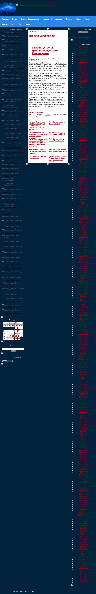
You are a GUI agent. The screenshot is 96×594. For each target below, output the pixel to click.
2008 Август (83, 154)
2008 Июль (83, 152)
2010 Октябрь (83, 209)
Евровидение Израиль (12, 133)
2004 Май (83, 70)
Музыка (7, 46)
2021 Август (83, 464)
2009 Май (83, 173)
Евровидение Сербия (12, 241)
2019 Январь (83, 412)
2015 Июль (83, 329)
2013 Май (83, 275)
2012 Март (83, 245)
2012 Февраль (84, 243)
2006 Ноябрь (83, 110)
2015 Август (83, 332)
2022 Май (83, 483)
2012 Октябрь (83, 260)
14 (13, 333)
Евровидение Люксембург (9, 184)
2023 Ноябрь (83, 519)
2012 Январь (83, 241)
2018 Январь (83, 391)
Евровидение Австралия (13, 54)
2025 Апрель (83, 549)
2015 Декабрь (83, 340)
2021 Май (83, 460)
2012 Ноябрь (83, 262)
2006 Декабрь (83, 112)
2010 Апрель (83, 197)
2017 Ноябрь (83, 386)
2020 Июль (83, 439)
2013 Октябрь (83, 285)
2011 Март (83, 220)
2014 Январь (83, 291)
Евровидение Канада (12, 161)
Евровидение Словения (13, 252)
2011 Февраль (83, 218)
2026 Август (83, 582)
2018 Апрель (83, 397)
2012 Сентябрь (83, 258)
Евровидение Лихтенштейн (9, 179)
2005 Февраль (84, 81)
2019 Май (83, 418)
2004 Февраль (84, 64)
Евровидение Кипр (11, 165)
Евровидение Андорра (12, 75)
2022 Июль (83, 488)
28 (13, 338)
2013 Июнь (83, 277)
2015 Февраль (84, 319)
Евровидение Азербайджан (9, 66)
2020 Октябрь (83, 445)
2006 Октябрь (83, 108)
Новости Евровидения (42, 35)
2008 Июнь (83, 150)
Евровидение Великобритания (10, 106)
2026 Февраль (84, 570)
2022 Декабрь (83, 496)
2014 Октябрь (83, 310)
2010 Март (83, 195)
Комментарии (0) (33, 116)
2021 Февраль (84, 454)
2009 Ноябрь (83, 186)
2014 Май (83, 300)
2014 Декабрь (83, 315)
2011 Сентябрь (83, 232)
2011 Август (83, 230)
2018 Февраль (84, 393)
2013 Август (83, 281)
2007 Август (83, 129)
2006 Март (83, 98)
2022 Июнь (83, 485)
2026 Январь (83, 568)
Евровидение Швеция (12, 305)
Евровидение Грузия (12, 124)
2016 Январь (83, 342)
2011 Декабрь (83, 239)
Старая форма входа (82, 37)
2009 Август (83, 180)
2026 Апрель (83, 574)
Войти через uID (83, 32)
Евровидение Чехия (11, 294)
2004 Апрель (83, 68)
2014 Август (83, 306)
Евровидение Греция (12, 120)
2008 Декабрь (83, 163)
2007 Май (83, 123)
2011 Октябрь (83, 235)
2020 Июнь (83, 437)
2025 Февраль (84, 545)
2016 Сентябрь (83, 359)
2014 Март (83, 296)
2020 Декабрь (83, 450)
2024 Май (83, 532)
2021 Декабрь (83, 473)
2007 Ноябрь (83, 135)
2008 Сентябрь (83, 157)
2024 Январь (83, 523)
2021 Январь (83, 452)
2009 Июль (83, 178)
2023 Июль (83, 511)
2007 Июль (83, 127)
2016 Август (83, 357)
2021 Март (83, 456)
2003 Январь (83, 47)
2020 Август (83, 441)
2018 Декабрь (83, 410)
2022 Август (83, 490)
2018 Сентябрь (83, 403)
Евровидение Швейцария (14, 298)
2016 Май (83, 351)
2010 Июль (83, 203)
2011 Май (83, 224)
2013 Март (83, 270)
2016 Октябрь (83, 361)
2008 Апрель (83, 146)
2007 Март (83, 119)
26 (7, 338)
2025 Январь (83, 542)
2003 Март (83, 51)
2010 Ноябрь (83, 211)
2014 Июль (83, 304)
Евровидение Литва (11, 174)
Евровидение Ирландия (13, 137)
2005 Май (83, 87)
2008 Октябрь (83, 159)
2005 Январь (83, 79)
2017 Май (83, 374)
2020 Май (83, 435)
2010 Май (83, 199)
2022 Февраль (84, 477)
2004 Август (83, 74)
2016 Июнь (83, 353)
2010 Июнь (83, 201)
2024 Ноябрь (83, 538)
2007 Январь (83, 114)
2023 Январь (83, 498)
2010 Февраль (84, 192)
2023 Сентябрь (83, 515)
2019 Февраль (84, 414)
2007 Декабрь (83, 138)
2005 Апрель (83, 85)
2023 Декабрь (83, 521)
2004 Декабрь (83, 76)
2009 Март (83, 169)
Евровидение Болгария (13, 94)
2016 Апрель (83, 348)
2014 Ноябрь (83, 313)
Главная (32, 31)
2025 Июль (83, 555)
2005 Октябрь (83, 91)
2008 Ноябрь (83, 161)
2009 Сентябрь (83, 182)
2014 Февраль (84, 294)
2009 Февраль (84, 167)
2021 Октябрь (83, 469)
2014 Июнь (83, 302)
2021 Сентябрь (83, 466)
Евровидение (9, 32)
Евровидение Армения (13, 79)
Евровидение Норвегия (13, 210)
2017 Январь (83, 365)
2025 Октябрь (83, 561)
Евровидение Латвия (12, 168)
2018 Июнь (83, 401)
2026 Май (83, 576)
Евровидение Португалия (14, 220)
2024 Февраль (84, 526)
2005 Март (83, 83)
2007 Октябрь (83, 133)
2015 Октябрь (83, 336)
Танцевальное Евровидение (9, 41)
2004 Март (83, 66)
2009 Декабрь (83, 188)
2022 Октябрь (83, 492)
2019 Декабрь (83, 424)
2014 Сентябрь (83, 308)
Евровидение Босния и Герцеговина (13, 100)
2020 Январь (83, 426)
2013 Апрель (83, 273)
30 (19, 338)
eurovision (47, 114)
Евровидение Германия (13, 115)
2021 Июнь (83, 462)
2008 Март (83, 144)
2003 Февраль (84, 49)
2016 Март (83, 346)
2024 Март (83, 528)
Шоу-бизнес (8, 49)
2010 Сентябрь (83, 207)
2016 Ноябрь (83, 363)
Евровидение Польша (12, 217)
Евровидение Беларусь (13, 84)
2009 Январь (83, 165)
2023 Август (83, 513)
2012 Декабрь (83, 264)
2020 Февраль (84, 429)
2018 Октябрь (83, 405)
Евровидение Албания (12, 71)
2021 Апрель (83, 458)
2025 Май (83, 551)
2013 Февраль (84, 268)
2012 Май (83, 249)
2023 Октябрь (83, 517)
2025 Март (83, 547)
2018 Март (83, 395)
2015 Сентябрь (83, 334)
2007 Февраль (84, 116)
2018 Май (83, 399)
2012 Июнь (83, 251)
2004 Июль (83, 72)
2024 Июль (83, 534)
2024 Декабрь (83, 540)
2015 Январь (83, 317)
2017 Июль (83, 378)
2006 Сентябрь (83, 106)
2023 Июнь (83, 509)
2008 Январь (83, 140)
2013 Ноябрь (83, 287)
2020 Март (83, 431)
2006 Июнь (83, 104)
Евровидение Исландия (13, 143)
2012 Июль (83, 254)
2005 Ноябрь (83, 93)
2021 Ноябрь (83, 471)
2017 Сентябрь (83, 382)
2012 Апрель (83, 247)
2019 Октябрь (83, 420)
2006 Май (83, 102)
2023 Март (83, 502)
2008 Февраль (84, 142)
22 (16, 336)
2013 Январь (83, 266)
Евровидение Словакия (13, 246)
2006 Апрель (83, 100)
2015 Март (83, 321)
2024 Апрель (83, 530)
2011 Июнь (83, 226)
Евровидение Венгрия (12, 111)
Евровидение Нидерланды (9, 205)
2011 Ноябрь (83, 237)
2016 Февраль (84, 344)
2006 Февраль (84, 95)
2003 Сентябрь (83, 57)
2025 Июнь (83, 553)
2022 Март (83, 479)
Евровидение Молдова (13, 198)
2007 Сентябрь (83, 131)
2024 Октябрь (83, 536)
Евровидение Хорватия (13, 283)
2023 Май (83, 507)
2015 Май (83, 325)
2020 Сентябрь (83, 443)
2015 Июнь (83, 327)
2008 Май (83, 148)
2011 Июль (83, 228)
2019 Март (83, 416)
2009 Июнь (83, 176)
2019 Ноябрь (83, 422)
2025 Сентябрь (83, 559)
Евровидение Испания (12, 151)
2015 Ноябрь (83, 338)
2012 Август (83, 256)
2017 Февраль (84, 367)
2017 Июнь (83, 376)
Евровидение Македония (13, 189)
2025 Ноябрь (83, 563)
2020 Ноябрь (83, 448)
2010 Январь (83, 190)
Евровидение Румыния (13, 230)
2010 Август (83, 205)
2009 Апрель (83, 171)
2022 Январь (83, 475)
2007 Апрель (83, 121)
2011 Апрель (83, 222)
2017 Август (83, 380)
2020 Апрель (83, 433)
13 (10, 333)
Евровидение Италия (12, 156)
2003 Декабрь (83, 60)
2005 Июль (83, 89)
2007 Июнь (83, 125)
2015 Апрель (83, 323)
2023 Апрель (83, 504)
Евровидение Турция (12, 258)
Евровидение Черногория (14, 289)
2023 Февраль (84, 500)
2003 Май (83, 53)
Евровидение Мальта (12, 195)
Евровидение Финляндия (13, 272)
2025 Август (83, 557)
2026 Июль (83, 580)
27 (10, 338)
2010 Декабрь (83, 213)
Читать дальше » (48, 106)
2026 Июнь (83, 578)
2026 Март (83, 572)
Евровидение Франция (13, 277)
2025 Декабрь (83, 566)
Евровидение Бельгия (12, 90)
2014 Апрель (83, 298)
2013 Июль (83, 279)
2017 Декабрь (83, 388)
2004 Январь (83, 62)
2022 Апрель (83, 481)
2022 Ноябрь (83, 494)
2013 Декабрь (83, 289)
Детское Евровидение (12, 36)
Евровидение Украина (12, 261)
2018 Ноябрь (83, 407)
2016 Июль (83, 355)
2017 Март (83, 370)
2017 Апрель (83, 372)
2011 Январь (83, 216)
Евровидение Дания (11, 128)
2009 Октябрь (83, 184)
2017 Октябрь (83, 384)
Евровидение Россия (12, 226)
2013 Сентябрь (83, 283)
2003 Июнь (83, 55)
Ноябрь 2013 (13, 323)
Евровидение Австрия (12, 61)
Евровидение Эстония (12, 310)
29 (16, 338)
